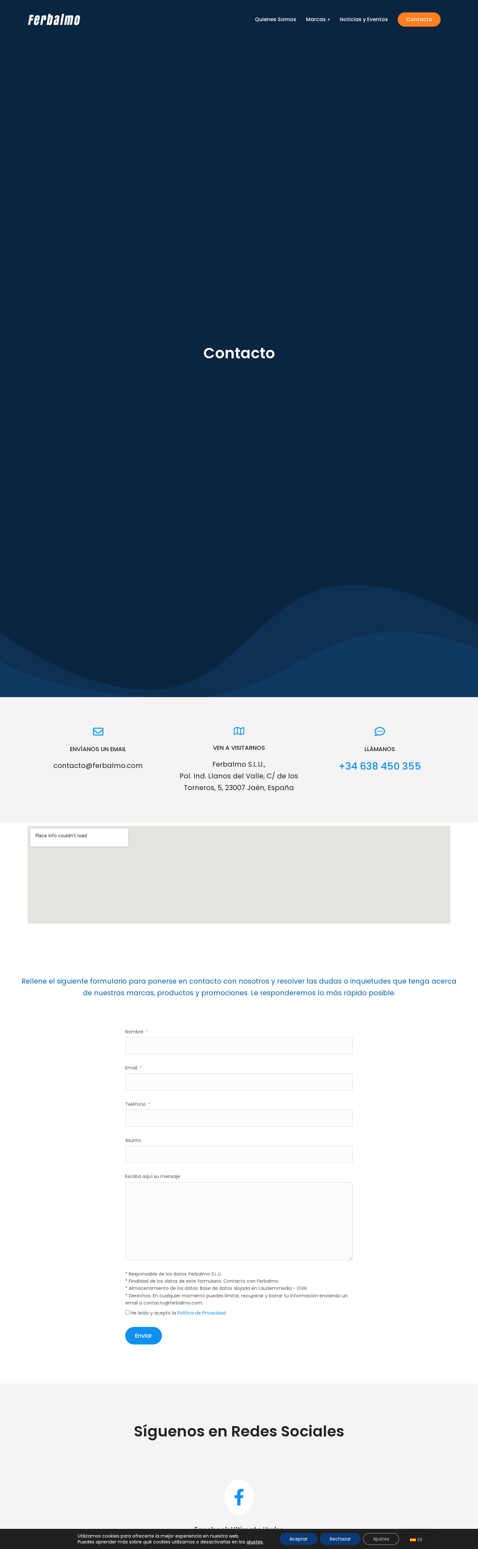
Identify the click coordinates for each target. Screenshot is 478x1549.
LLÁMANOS (380, 749)
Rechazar (340, 1539)
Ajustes (381, 1539)
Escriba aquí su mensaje (152, 1176)
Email (132, 1068)
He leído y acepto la (179, 1313)
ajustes (254, 1542)
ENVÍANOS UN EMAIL (98, 749)
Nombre (135, 1031)
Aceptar (298, 1539)
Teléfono (136, 1104)
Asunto (133, 1140)
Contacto (419, 19)
